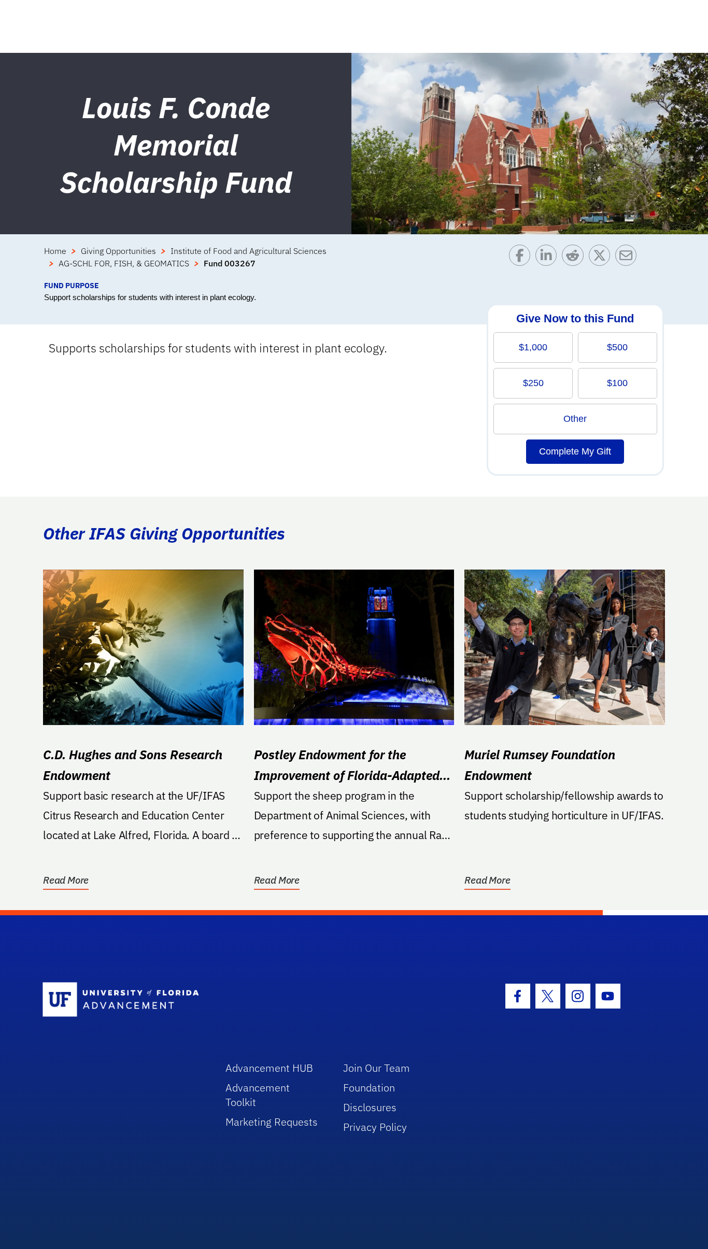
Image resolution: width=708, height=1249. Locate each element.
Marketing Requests (271, 1122)
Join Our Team (376, 1068)
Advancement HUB (269, 1068)
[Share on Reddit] (575, 262)
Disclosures (370, 1107)
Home (55, 251)
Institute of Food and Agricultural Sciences (249, 251)
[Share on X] (602, 262)
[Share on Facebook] (522, 262)
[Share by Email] (628, 262)
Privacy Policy (375, 1127)
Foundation (369, 1088)
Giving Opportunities (118, 251)
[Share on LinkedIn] (548, 262)
